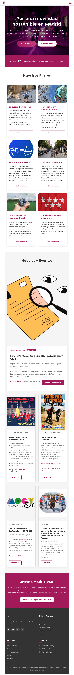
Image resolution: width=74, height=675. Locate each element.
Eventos (9, 655)
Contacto (41, 634)
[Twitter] (13, 629)
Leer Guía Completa (53, 382)
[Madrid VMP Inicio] (4, 3)
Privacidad (10, 658)
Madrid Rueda (54, 468)
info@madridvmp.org (48, 646)
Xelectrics (44, 471)
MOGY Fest (20, 556)
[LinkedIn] (8, 629)
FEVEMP (19, 381)
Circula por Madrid (12, 646)
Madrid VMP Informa (45, 627)
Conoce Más (47, 44)
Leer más (46, 563)
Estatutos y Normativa (45, 631)
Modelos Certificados (13, 652)
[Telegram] (22, 629)
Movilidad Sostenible (13, 649)
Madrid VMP (22, 470)
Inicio (40, 621)
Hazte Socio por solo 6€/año (37, 599)
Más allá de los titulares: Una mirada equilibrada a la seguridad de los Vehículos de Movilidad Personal (53, 533)
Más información (21, 133)
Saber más (15, 477)
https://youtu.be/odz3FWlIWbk (51, 463)
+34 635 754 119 (46, 649)
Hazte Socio (26, 43)
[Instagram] (18, 629)
